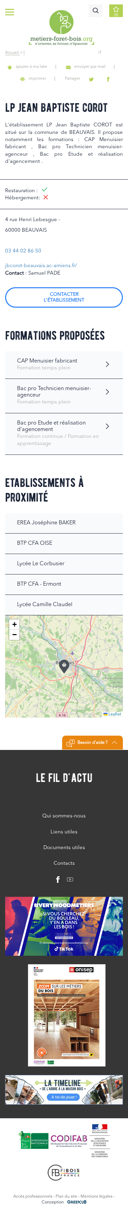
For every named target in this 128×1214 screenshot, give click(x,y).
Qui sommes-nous (64, 816)
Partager (72, 79)
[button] (64, 666)
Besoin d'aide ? (92, 742)
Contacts (64, 863)
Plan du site (66, 1197)
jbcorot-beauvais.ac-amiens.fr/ (41, 265)
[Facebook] (58, 881)
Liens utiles (64, 832)
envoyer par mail (89, 67)
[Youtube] (67, 881)
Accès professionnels (32, 1197)
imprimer (37, 79)
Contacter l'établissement (64, 297)
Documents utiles (64, 847)
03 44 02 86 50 (23, 251)
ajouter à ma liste (31, 67)
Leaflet (114, 714)
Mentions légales (96, 1197)
